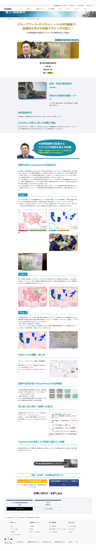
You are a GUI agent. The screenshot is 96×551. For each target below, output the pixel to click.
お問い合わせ (71, 5)
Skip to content (4, 1)
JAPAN (76, 541)
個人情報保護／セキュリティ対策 (60, 5)
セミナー (68, 9)
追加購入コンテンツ (40, 9)
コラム (85, 9)
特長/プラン (29, 9)
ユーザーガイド (89, 5)
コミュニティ (76, 9)
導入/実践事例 (52, 9)
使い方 (60, 9)
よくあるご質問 (80, 5)
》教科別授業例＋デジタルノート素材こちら (64, 483)
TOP (21, 9)
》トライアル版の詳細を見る (32, 481)
